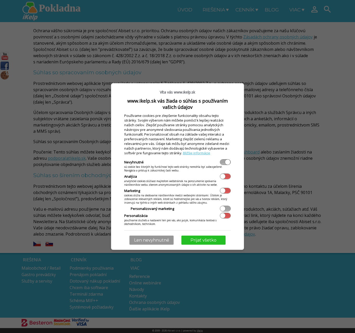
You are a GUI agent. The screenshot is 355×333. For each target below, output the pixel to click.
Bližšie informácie (196, 153)
